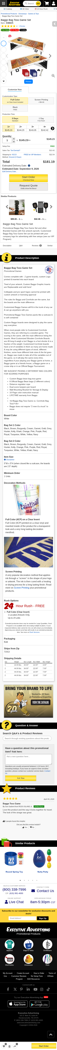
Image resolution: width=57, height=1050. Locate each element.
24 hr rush (14, 30)
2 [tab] (24, 880)
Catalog (9, 9)
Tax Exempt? (15, 150)
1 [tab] (20, 880)
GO (38, 3)
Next (3, 81)
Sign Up (42, 918)
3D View (25, 9)
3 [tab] (28, 880)
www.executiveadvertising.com (28, 1023)
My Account (7, 973)
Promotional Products (9, 14)
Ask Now (20, 778)
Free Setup (5, 30)
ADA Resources (33, 979)
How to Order (39, 973)
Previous (3, 37)
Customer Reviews (18, 976)
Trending (23, 30)
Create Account (23, 973)
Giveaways (22, 14)
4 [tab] (32, 880)
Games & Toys (33, 14)
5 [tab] (36, 880)
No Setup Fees (37, 976)
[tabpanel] (17, 209)
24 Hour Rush (42, 9)
